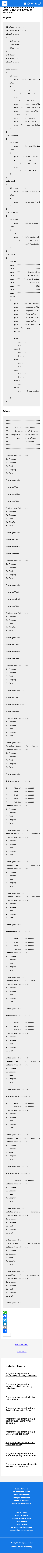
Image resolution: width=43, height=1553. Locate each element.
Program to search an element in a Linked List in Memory (21, 1465)
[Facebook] (25, 3)
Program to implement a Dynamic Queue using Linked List (21, 1374)
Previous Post (21, 1344)
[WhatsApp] (28, 3)
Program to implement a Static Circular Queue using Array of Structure (20, 1421)
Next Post (21, 1351)
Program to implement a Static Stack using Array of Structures (21, 1454)
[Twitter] (21, 1320)
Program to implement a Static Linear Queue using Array (20, 1433)
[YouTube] (32, 3)
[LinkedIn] (21, 1323)
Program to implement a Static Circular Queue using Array (20, 1409)
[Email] (36, 3)
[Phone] (39, 3)
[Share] (21, 1331)
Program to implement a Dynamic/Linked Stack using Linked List (19, 1386)
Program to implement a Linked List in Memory (20, 1398)
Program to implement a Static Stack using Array (20, 1443)
